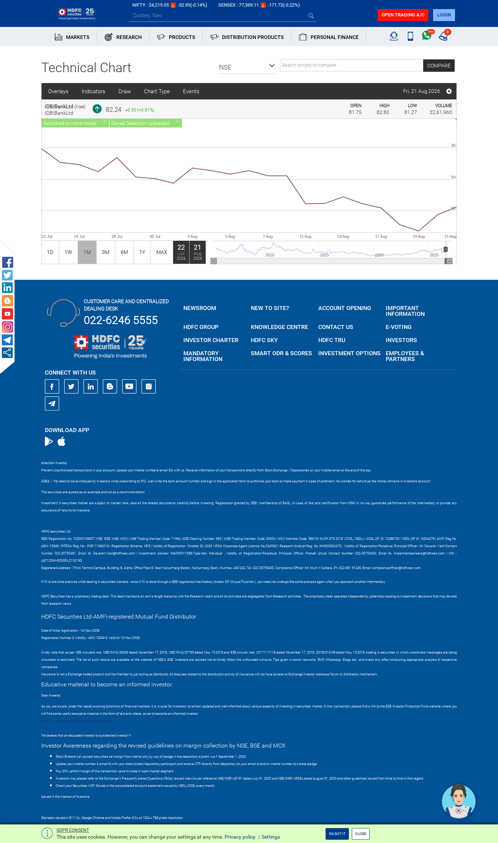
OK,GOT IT (337, 834)
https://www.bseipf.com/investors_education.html (78, 721)
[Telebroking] (394, 36)
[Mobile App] (410, 36)
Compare (439, 65)
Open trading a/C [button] (403, 14)
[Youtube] (129, 386)
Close (360, 834)
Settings (270, 837)
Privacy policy (240, 837)
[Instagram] (148, 386)
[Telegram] (52, 403)
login (444, 14)
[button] (247, 67)
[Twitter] (71, 386)
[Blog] (110, 386)
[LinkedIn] (90, 386)
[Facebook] (52, 386)
